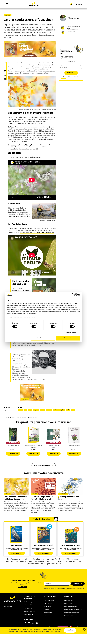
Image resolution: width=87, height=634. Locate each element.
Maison (73, 410)
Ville (25, 410)
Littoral (42, 410)
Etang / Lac (62, 410)
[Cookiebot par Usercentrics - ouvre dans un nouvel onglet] (73, 294)
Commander (12, 453)
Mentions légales (68, 616)
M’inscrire (70, 73)
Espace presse (68, 603)
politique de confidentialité (66, 588)
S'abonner (79, 4)
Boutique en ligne (28, 602)
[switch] (34, 326)
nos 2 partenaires (17, 303)
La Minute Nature (28, 614)
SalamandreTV (28, 605)
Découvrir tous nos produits (42, 465)
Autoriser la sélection (43, 338)
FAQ (45, 616)
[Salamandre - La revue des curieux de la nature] (33, 4)
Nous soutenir (48, 612)
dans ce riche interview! (21, 216)
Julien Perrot (47, 606)
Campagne (36, 410)
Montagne (49, 410)
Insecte (20, 410)
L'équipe (46, 609)
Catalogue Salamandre (70, 606)
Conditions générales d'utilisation (73, 609)
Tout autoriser (68, 338)
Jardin (30, 410)
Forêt (67, 410)
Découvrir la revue (16, 553)
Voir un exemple (71, 61)
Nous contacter (8, 606)
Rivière (55, 410)
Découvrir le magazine (43, 553)
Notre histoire (48, 603)
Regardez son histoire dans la (37, 232)
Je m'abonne (70, 630)
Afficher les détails (71, 332)
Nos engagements (49, 600)
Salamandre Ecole (28, 608)
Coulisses (7, 15)
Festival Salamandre (29, 611)
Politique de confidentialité (71, 612)
